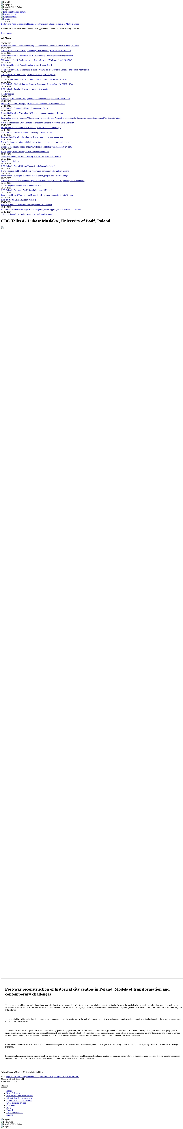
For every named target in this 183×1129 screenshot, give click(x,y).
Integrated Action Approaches (19, 1098)
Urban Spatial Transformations (19, 1100)
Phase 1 (9, 1110)
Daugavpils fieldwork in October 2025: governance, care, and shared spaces (33, 137)
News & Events (13, 1093)
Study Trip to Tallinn (10, 161)
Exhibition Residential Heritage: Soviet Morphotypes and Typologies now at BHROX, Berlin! (41, 209)
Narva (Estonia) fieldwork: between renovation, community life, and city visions (35, 171)
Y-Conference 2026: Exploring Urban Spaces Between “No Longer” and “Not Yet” (36, 60)
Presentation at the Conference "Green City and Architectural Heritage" (31, 127)
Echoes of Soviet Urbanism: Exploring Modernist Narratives (26, 204)
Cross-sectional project (16, 1103)
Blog (8, 1108)
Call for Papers (7, 94)
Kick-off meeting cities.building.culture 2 (18, 200)
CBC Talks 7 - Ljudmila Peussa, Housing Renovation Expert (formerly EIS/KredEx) (37, 84)
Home (9, 1091)
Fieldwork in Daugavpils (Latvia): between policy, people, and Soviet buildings (34, 176)
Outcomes (10, 1105)
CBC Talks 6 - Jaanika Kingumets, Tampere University (24, 89)
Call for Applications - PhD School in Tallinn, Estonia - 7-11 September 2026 (33, 79)
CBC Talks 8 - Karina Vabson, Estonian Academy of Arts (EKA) (28, 74)
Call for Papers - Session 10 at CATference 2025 (21, 185)
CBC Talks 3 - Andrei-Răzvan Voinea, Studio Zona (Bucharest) (28, 166)
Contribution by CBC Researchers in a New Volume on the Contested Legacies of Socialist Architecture (45, 70)
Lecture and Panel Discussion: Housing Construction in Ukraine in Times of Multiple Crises (40, 24)
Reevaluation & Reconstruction (19, 1095)
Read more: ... (7, 33)
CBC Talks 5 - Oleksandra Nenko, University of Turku (24, 108)
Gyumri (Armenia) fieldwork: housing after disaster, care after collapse (31, 156)
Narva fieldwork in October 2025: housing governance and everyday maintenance (35, 142)
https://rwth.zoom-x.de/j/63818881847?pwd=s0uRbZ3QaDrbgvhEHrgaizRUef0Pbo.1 (42, 1076)
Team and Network (14, 1112)
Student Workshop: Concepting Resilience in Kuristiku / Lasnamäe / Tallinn (33, 103)
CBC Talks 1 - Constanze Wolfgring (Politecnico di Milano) (26, 190)
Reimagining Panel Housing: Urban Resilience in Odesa (25, 151)
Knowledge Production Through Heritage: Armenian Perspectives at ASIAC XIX (35, 99)
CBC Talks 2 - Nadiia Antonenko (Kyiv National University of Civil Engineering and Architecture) (43, 180)
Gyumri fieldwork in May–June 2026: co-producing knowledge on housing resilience (37, 55)
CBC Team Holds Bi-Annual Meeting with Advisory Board (26, 65)
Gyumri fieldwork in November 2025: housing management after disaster (32, 113)
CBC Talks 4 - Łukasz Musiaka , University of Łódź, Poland (27, 132)
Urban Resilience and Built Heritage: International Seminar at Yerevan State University (37, 123)
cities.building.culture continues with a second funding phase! (27, 214)
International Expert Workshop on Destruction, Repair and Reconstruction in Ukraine (37, 195)
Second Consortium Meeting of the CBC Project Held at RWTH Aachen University (36, 147)
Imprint (9, 1115)
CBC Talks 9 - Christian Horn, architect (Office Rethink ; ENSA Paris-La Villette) (36, 50)
